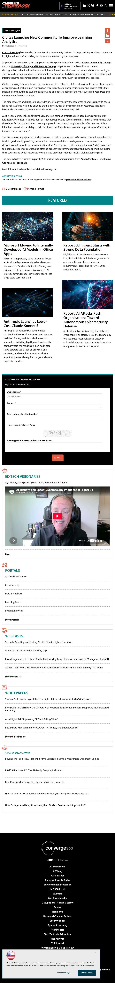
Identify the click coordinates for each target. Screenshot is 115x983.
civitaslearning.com (46, 169)
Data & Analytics (13, 593)
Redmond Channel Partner (57, 916)
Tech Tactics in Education (57, 934)
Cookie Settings (63, 972)
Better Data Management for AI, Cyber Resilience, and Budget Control (41, 727)
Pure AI (57, 907)
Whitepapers (16, 692)
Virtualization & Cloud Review (57, 947)
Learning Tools (12, 602)
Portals (12, 570)
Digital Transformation (81, 14)
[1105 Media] (57, 860)
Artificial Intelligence (16, 576)
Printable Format (35, 188)
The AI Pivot (57, 938)
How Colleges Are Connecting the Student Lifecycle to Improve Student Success (47, 793)
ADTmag (57, 871)
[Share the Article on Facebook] (107, 30)
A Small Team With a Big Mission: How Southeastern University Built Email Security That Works (54, 667)
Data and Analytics (12, 30)
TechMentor (57, 929)
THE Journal (57, 943)
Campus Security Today (57, 880)
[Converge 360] (57, 848)
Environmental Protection (57, 884)
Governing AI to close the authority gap (26, 650)
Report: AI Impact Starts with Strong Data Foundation (86, 247)
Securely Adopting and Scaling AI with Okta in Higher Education (38, 642)
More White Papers (15, 736)
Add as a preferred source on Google (71, 6)
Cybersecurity (12, 585)
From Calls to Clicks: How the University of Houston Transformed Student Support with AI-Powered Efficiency (57, 709)
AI (23, 14)
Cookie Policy (88, 965)
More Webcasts (13, 676)
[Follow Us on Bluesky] (92, 5)
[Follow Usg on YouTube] (101, 5)
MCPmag (57, 893)
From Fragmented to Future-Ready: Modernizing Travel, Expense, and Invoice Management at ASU (57, 659)
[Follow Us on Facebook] (97, 5)
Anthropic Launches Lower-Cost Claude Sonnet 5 (26, 323)
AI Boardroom (57, 866)
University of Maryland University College (33, 66)
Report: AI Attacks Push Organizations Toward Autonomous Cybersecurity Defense (85, 319)
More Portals (12, 619)
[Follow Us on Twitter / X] (89, 5)
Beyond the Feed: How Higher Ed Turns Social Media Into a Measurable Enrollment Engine (52, 758)
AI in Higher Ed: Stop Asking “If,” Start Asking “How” (31, 719)
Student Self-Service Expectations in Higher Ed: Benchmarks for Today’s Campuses (48, 699)
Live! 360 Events (57, 889)
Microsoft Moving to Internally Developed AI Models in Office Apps (28, 249)
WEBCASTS (14, 635)
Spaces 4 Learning (57, 925)
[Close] (96, 952)
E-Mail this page (13, 188)
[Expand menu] (111, 6)
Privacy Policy (29, 425)
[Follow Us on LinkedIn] (84, 5)
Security (101, 14)
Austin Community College (96, 62)
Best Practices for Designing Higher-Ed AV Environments (34, 782)
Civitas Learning (11, 52)
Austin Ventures (89, 159)
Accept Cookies (87, 972)
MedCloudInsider (57, 898)
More (8, 554)
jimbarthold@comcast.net (78, 179)
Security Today (57, 920)
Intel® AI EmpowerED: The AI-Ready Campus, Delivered (33, 770)
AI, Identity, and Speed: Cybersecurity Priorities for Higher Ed (36, 482)
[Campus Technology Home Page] (16, 5)
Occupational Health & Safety (57, 902)
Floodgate (21, 162)
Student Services (14, 610)
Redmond (57, 911)
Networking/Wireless (56, 14)
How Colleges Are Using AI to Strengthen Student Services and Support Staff (45, 805)
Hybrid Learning (35, 14)
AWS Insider (57, 875)
